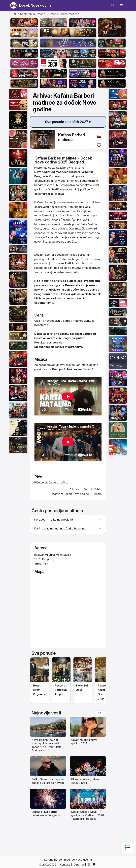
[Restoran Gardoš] (117, 289)
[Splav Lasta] (18, 176)
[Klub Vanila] (117, 321)
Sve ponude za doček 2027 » (68, 122)
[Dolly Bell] (18, 444)
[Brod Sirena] (117, 343)
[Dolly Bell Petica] (117, 447)
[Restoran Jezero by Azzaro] (68, 53)
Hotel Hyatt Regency (39, 690)
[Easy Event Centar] (18, 336)
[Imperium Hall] (117, 138)
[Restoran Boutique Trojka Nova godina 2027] (61, 669)
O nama (96, 494)
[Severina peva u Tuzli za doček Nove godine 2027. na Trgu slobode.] (88, 726)
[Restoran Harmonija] (83, 73)
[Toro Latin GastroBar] (18, 120)
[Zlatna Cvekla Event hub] (117, 157)
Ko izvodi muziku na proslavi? (53, 519)
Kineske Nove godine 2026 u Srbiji (85, 781)
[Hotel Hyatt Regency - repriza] (18, 157)
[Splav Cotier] (24, 83)
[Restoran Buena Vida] (24, 43)
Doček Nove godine (35, 5)
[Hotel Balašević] (112, 63)
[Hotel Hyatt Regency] (83, 63)
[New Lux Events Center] (117, 215)
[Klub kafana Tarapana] (18, 249)
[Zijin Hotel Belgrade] (117, 412)
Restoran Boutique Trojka (61, 690)
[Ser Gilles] (24, 32)
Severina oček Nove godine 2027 (84, 741)
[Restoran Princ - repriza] (53, 22)
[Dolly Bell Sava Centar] (18, 427)
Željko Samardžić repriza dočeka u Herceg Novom (48, 781)
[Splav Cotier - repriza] (112, 73)
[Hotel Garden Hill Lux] (18, 262)
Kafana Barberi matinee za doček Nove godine (64, 102)
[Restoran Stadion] (117, 224)
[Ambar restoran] (18, 138)
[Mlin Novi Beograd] (112, 27)
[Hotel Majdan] (117, 193)
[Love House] (24, 73)
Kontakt (65, 864)
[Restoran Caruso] (117, 361)
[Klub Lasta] (18, 210)
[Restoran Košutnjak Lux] (112, 53)
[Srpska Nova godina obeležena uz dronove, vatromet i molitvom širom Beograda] (48, 798)
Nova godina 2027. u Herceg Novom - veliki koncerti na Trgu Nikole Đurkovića (47, 745)
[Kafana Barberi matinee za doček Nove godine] (42, 139)
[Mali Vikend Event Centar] (18, 296)
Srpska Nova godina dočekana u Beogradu (46, 813)
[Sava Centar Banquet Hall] (68, 32)
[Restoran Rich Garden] (24, 53)
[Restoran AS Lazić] (117, 206)
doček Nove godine (84, 289)
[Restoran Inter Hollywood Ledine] (117, 105)
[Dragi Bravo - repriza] (83, 83)
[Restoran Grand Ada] (18, 93)
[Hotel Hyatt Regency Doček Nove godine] (39, 669)
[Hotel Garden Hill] (24, 22)
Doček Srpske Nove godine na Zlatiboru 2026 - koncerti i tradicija (87, 815)
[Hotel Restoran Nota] (18, 326)
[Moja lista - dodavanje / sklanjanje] (99, 145)
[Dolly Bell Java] (117, 429)
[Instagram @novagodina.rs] (89, 864)
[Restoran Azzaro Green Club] (18, 193)
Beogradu (41, 294)
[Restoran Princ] (24, 63)
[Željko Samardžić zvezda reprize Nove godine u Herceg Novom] (48, 766)
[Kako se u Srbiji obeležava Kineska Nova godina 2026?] (88, 766)
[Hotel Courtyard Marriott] (68, 43)
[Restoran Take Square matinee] (18, 313)
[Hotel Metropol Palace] (112, 43)
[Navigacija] (121, 5)
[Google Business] (94, 864)
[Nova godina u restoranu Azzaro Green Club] (104, 669)
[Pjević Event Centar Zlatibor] (53, 63)
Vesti (100, 712)
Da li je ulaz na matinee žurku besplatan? (61, 528)
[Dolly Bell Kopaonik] (18, 410)
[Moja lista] (99, 136)
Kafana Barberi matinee (71, 137)
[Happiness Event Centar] (18, 105)
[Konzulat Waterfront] (117, 312)
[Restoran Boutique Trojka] (18, 345)
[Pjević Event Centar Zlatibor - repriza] (53, 83)
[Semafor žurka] (117, 120)
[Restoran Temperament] (117, 330)
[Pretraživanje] (112, 5)
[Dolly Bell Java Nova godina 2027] (82, 669)
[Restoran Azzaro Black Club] (83, 22)
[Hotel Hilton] (117, 93)
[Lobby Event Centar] (117, 255)
